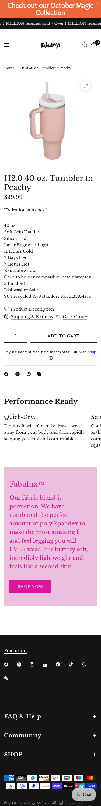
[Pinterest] (30, 374)
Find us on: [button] (15, 650)
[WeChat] (10, 678)
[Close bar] (97, 3)
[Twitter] (23, 664)
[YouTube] (49, 665)
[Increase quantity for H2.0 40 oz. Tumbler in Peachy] (23, 336)
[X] (18, 374)
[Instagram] (36, 664)
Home (9, 68)
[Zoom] (86, 86)
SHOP (13, 754)
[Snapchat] (87, 664)
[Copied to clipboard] (40, 374)
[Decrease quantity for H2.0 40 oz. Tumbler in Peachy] (8, 336)
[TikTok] (75, 664)
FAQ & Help (22, 716)
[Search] (85, 45)
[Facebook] (7, 374)
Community (22, 735)
